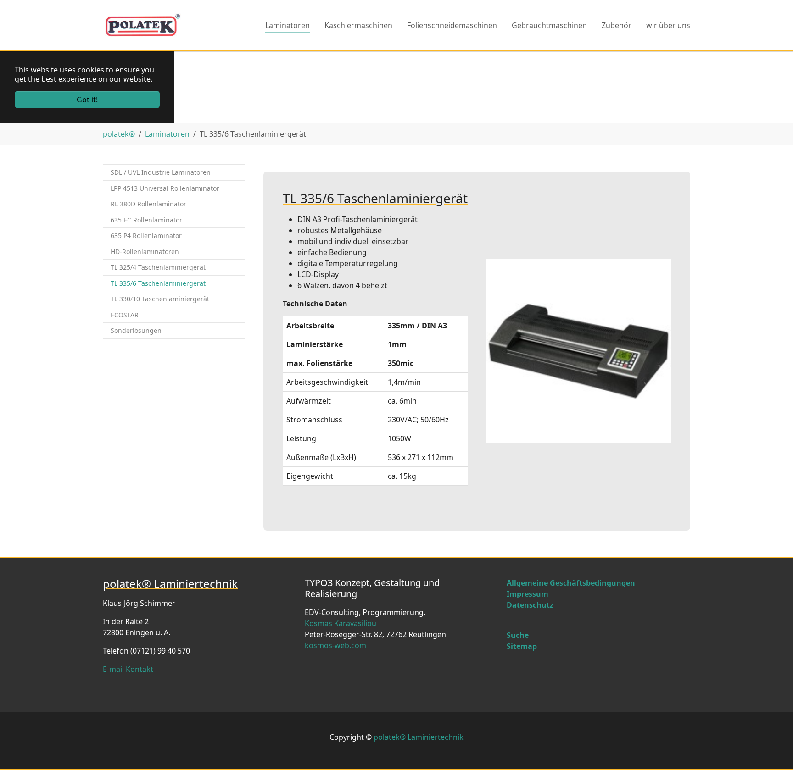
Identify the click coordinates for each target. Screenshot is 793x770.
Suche (518, 635)
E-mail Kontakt (128, 669)
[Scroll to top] (773, 750)
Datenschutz (530, 605)
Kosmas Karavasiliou (340, 623)
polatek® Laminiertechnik (419, 737)
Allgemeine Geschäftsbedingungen (571, 583)
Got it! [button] (87, 99)
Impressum (527, 594)
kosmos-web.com (335, 645)
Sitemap (522, 646)
